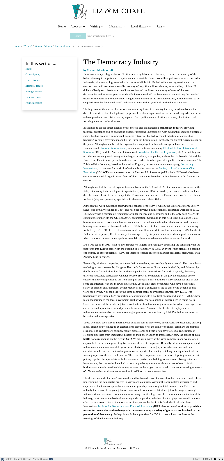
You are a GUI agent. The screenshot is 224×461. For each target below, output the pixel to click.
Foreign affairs (33, 91)
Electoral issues (34, 85)
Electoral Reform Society (114, 147)
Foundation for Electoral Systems (156, 152)
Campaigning (32, 74)
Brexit (28, 68)
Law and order (33, 97)
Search (78, 36)
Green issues (32, 80)
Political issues (33, 102)
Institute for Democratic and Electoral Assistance (125, 406)
